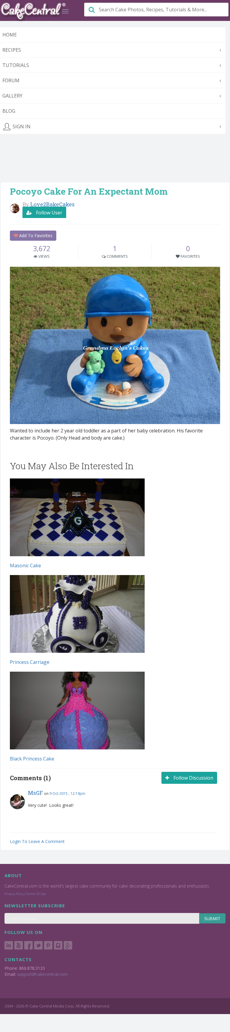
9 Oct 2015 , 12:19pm (67, 793)
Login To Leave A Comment (37, 841)
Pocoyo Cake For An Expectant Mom (89, 191)
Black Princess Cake (32, 758)
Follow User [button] (48, 212)
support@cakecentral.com (42, 974)
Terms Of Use (36, 894)
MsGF (35, 792)
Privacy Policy (14, 894)
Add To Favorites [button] (35, 235)
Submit (212, 918)
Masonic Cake (25, 565)
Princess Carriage (29, 662)
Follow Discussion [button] (192, 778)
